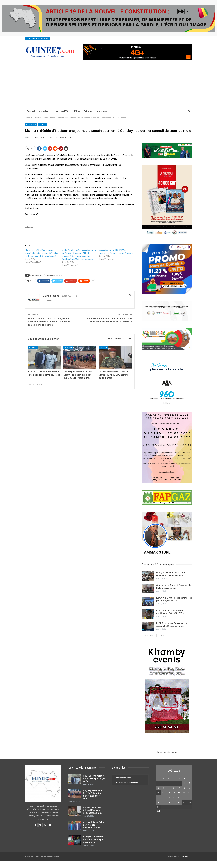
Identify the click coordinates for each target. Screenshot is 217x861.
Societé (42, 125)
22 (184, 797)
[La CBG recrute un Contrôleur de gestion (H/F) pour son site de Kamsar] (148, 626)
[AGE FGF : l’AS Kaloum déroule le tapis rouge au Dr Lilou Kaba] (44, 357)
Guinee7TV (62, 111)
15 (184, 792)
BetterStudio (187, 856)
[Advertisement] (108, 85)
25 (163, 802)
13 (174, 792)
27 (174, 802)
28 (179, 802)
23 (189, 797)
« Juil (158, 811)
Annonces (101, 111)
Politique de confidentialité (127, 783)
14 (179, 792)
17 (158, 797)
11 (163, 792)
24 (158, 802)
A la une (33, 348)
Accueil (31, 111)
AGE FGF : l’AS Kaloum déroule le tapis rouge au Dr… (94, 778)
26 (168, 802)
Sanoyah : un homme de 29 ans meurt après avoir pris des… (94, 839)
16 (189, 792)
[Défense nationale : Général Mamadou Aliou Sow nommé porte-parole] (115, 357)
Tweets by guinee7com (167, 752)
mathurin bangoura (53, 275)
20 (174, 797)
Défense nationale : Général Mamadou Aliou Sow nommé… (92, 810)
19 (168, 797)
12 (168, 792)
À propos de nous (123, 777)
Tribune (88, 111)
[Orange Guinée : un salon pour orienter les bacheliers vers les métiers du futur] (148, 576)
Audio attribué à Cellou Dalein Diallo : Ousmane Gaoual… (94, 825)
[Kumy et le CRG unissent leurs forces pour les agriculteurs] (148, 601)
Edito (77, 111)
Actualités (44, 111)
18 (163, 797)
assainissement (37, 275)
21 (179, 797)
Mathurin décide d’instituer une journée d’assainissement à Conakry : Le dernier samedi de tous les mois (49, 321)
